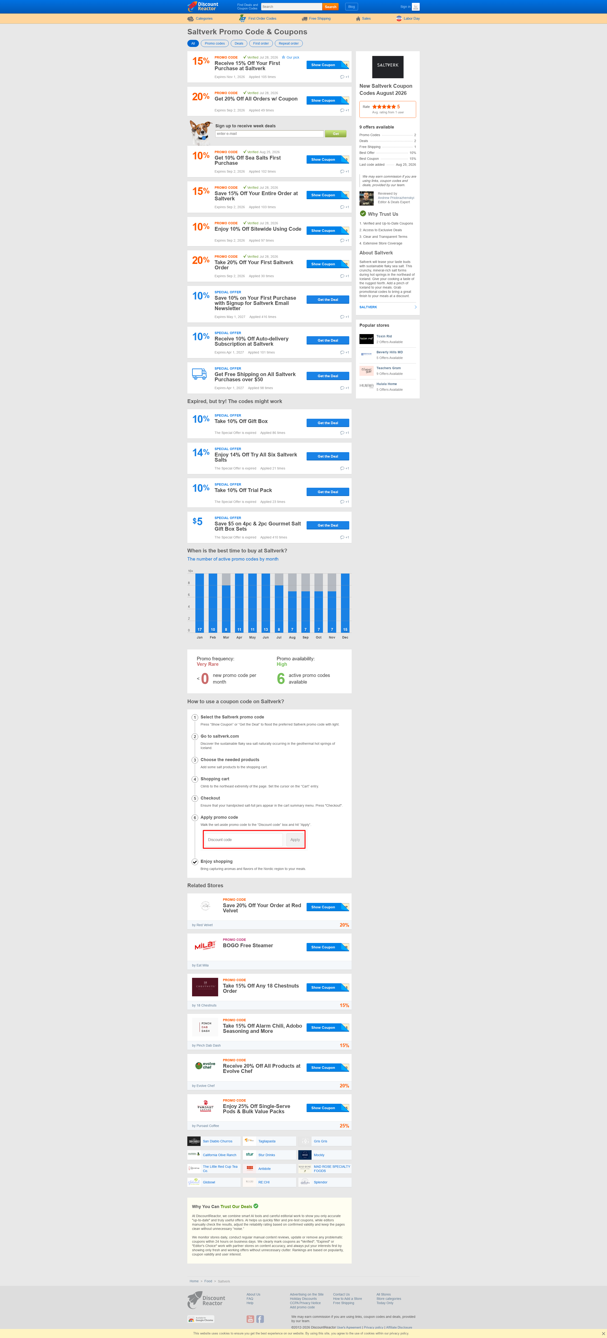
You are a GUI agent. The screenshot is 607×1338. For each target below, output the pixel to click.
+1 (347, 77)
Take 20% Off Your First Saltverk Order (254, 265)
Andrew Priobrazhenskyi (396, 198)
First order (261, 43)
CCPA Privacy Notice (305, 1303)
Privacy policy (373, 1327)
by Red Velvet (202, 925)
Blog (351, 7)
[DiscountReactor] (203, 6)
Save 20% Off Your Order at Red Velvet (262, 908)
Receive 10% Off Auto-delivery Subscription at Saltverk (252, 341)
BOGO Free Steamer (248, 945)
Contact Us (341, 1294)
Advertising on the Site (307, 1294)
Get (336, 134)
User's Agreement (349, 1327)
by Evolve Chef (203, 1086)
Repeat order (289, 43)
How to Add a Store (347, 1299)
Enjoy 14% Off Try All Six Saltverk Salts (256, 457)
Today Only (385, 1303)
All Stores (384, 1294)
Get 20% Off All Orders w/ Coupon (256, 99)
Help (250, 1303)
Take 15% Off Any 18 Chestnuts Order (261, 988)
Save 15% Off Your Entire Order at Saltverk (256, 196)
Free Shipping (320, 18)
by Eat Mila (200, 965)
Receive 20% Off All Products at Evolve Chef (261, 1068)
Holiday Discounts (303, 1299)
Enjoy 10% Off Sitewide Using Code (258, 229)
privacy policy (399, 1333)
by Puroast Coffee (205, 1126)
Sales (366, 18)
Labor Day (412, 18)
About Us (253, 1294)
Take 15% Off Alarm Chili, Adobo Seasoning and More (262, 1028)
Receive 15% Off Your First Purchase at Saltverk (247, 65)
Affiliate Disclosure (399, 1327)
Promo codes (215, 43)
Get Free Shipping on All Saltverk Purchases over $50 (255, 376)
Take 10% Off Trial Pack (243, 490)
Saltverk (368, 307)
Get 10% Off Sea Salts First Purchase (248, 160)
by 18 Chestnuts (204, 1005)
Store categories (389, 1299)
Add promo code (302, 1307)
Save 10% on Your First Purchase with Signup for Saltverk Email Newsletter (255, 303)
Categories (204, 18)
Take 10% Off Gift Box (241, 421)
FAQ (250, 1299)
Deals (239, 43)
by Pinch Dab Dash (206, 1045)
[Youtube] (251, 1319)
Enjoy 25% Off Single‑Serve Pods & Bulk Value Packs (256, 1108)
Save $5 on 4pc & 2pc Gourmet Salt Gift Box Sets (258, 526)
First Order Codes (262, 18)
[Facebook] (260, 1319)
